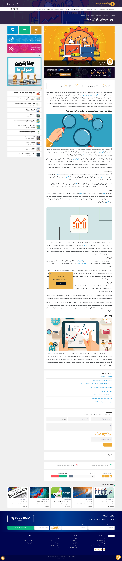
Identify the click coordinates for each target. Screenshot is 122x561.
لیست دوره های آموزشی (55, 541)
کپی (71, 476)
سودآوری (81, 194)
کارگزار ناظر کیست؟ (23, 502)
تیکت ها (30, 547)
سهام (101, 177)
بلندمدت (85, 155)
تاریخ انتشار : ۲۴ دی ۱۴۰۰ (45, 499)
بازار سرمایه (101, 152)
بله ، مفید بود (63, 476)
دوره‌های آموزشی (103, 9)
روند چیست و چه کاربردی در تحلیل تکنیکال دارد (101, 387)
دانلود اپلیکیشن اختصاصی (72, 541)
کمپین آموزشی (50, 9)
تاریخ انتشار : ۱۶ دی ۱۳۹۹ (67, 499)
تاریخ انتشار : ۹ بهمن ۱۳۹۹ (23, 499)
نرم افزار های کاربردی (74, 543)
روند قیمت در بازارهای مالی (106, 377)
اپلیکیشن (57, 9)
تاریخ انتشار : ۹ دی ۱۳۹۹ (110, 499)
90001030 (22, 518)
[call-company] (17, 9)
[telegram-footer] (104, 549)
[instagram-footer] (98, 549)
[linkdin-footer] (95, 549)
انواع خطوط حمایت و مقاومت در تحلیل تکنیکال (101, 398)
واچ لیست (66, 177)
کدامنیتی (59, 524)
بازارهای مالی (76, 159)
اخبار (67, 9)
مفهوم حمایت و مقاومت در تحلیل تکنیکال (102, 402)
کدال (107, 202)
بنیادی (58, 174)
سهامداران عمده (82, 264)
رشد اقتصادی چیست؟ (109, 502)
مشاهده (112, 506)
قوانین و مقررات (75, 545)
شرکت (104, 194)
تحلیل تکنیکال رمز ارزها (55, 545)
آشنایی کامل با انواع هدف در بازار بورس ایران (102, 380)
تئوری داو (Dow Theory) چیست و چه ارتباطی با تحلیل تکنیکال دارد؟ (96, 384)
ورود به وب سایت (28, 539)
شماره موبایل (85, 524)
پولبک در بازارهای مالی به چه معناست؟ (103, 391)
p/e (76, 184)
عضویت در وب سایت (28, 541)
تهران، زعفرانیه (100, 539)
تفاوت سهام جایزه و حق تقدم (64, 502)
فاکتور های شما (29, 543)
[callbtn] (3, 558)
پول (111, 264)
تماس (43, 9)
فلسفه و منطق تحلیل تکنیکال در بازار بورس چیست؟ (100, 395)
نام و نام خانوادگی (111, 524)
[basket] (14, 9)
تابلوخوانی (80, 261)
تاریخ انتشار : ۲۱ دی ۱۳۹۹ (88, 499)
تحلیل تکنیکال (98, 15)
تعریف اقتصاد (46, 502)
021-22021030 (100, 541)
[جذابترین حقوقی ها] (24, 71)
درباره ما (39, 9)
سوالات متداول (75, 539)
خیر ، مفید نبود (55, 476)
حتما (61, 283)
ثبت (33, 524)
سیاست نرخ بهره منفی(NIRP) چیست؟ (84, 502)
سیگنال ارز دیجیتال (75, 9)
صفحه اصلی (112, 9)
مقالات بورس (105, 15)
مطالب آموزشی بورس (55, 539)
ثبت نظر (108, 445)
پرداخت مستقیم (29, 545)
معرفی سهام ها (57, 543)
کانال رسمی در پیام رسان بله (72, 547)
